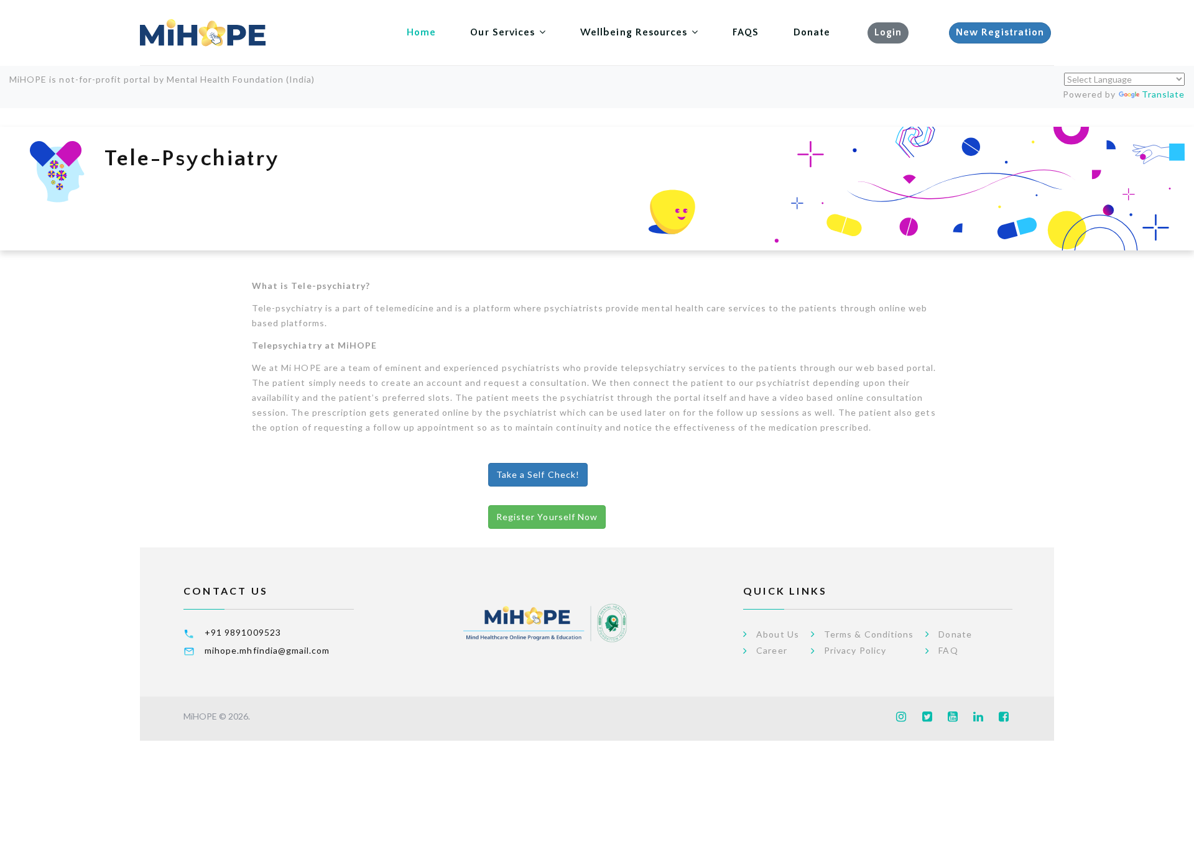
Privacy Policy (855, 651)
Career (771, 651)
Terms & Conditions (869, 634)
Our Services (502, 32)
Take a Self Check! (538, 474)
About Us (777, 634)
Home (421, 32)
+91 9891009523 (243, 632)
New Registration (1000, 32)
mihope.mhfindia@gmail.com (267, 650)
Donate (812, 32)
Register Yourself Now (547, 516)
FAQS (746, 32)
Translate (1163, 94)
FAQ (948, 651)
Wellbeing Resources (633, 32)
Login (888, 32)
